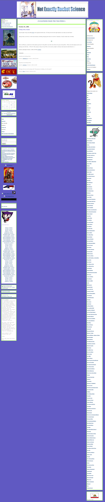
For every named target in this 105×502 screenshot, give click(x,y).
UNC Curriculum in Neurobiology (8, 133)
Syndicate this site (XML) (6, 291)
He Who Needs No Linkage (92, 272)
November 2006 (9, 255)
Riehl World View (90, 423)
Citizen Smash (89, 213)
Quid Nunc (89, 406)
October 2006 (9, 256)
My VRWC (89, 356)
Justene (88, 116)
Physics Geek (89, 385)
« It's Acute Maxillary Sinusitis (44, 21)
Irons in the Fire (90, 289)
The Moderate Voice (90, 341)
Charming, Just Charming (92, 209)
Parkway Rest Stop (90, 377)
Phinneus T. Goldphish (91, 383)
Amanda (88, 99)
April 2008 (9, 231)
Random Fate (89, 410)
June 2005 (9, 278)
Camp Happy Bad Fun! (91, 201)
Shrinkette (89, 431)
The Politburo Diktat (90, 393)
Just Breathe (89, 295)
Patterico (88, 379)
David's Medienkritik (91, 230)
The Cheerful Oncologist (91, 211)
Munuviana (89, 347)
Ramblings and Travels (91, 408)
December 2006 (9, 253)
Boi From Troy (89, 188)
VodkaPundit (89, 471)
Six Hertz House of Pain (91, 433)
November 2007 (9, 238)
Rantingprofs (89, 412)
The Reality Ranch (90, 416)
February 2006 (9, 267)
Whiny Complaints (90, 481)
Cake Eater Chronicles (91, 199)
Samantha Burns (90, 425)
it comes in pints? (90, 291)
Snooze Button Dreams (91, 437)
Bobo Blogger (89, 186)
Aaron (88, 144)
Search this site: (4, 140)
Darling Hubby (89, 93)
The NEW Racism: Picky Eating (7, 158)
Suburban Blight (90, 444)
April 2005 (9, 281)
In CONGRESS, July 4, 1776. (7, 159)
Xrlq (88, 105)
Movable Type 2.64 (7, 296)
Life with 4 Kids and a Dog (92, 314)
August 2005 (9, 276)
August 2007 (9, 242)
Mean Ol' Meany (90, 324)
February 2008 (9, 234)
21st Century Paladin (91, 142)
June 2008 (9, 229)
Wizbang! (88, 483)
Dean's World (89, 232)
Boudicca (89, 46)
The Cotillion (89, 220)
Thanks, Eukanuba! (5, 161)
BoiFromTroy (89, 118)
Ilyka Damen (89, 278)
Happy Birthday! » (61, 21)
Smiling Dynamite (90, 435)
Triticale (88, 456)
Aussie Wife (89, 163)
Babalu (88, 165)
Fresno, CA (4, 127)
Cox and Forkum (90, 222)
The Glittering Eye (90, 266)
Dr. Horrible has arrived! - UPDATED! (8, 149)
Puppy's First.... (4, 155)
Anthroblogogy (89, 159)
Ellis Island (89, 247)
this (33, 32)
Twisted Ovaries (90, 460)
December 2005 (9, 270)
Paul (88, 101)
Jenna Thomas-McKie (91, 293)
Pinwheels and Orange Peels (92, 387)
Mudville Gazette (90, 345)
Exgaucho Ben (89, 251)
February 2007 (9, 251)
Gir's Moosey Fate (90, 264)
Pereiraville (89, 381)
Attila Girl (89, 107)
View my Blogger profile (6, 24)
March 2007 (8, 249)
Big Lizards (89, 178)
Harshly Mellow (90, 270)
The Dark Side (89, 228)
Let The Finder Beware (91, 312)
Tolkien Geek (89, 454)
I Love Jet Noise (90, 276)
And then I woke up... (91, 155)
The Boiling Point (90, 190)
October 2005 (9, 273)
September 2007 (9, 241)
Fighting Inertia (90, 253)
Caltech (3, 131)
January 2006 (9, 269)
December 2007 (9, 237)
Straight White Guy (90, 439)
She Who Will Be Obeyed (91, 429)
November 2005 (9, 271)
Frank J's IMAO (90, 280)
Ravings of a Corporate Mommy (93, 414)
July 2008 (9, 227)
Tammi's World (89, 446)
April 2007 (9, 248)
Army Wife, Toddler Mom (91, 161)
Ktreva (88, 60)
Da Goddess (89, 120)
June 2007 (9, 245)
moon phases (8, 198)
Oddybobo (89, 52)
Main (54, 21)
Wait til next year (90, 475)
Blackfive (89, 180)
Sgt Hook (88, 427)
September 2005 (9, 274)
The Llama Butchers (91, 320)
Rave (88, 56)
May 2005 (8, 280)
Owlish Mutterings (90, 370)
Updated (3, 160)
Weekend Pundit (90, 477)
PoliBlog (88, 391)
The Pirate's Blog (90, 389)
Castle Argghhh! (90, 207)
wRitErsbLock (25, 58)
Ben (87, 95)
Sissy (88, 54)
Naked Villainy (89, 358)
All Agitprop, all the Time (91, 153)
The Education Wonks (91, 243)
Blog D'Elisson (89, 182)
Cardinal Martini (90, 205)
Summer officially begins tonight (7, 156)
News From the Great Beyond (92, 360)
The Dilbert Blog (90, 234)
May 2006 (8, 263)
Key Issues (89, 301)
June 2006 (9, 262)
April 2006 (9, 264)
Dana (24, 71)
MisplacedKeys (90, 339)
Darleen (88, 109)
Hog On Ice (89, 274)
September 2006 (9, 258)
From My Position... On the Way (93, 257)
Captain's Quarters (90, 203)
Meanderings (89, 326)
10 (11, 104)
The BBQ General (90, 174)
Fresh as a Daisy (90, 255)
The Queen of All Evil (91, 404)
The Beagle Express (91, 176)
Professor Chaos (90, 400)
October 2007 (9, 240)
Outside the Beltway (91, 368)
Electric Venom (90, 245)
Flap (88, 114)
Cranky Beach (89, 224)
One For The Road (90, 362)
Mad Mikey (89, 122)
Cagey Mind (89, 197)
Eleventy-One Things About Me (7, 26)
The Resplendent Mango (91, 421)
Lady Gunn (89, 303)
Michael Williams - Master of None (93, 335)
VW (87, 50)
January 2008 (9, 236)
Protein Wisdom (90, 402)
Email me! (3, 121)
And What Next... (90, 157)
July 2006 (9, 260)
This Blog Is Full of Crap (91, 448)
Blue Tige (89, 184)
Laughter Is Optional (91, 310)
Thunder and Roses (90, 452)
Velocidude (89, 467)
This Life (88, 450)
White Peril (89, 479)
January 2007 (9, 252)
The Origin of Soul (90, 366)
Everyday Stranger (90, 249)
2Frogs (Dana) (89, 140)
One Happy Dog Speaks (91, 364)
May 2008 (8, 230)
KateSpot (88, 299)
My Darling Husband (91, 37)
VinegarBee (89, 473)
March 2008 (8, 233)
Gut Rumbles (89, 268)
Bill (87, 97)
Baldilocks (89, 103)
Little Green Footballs (91, 318)
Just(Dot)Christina (90, 297)
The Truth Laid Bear (90, 458)
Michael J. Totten (90, 333)
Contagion (89, 58)
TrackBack (39, 49)
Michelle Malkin (90, 337)
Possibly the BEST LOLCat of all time (8, 157)
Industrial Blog (89, 287)
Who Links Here (4, 206)
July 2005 (9, 277)
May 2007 (8, 247)
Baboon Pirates (90, 167)
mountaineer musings (91, 343)
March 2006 (8, 266)
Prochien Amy (89, 398)
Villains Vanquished (90, 469)
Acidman (88, 69)
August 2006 (9, 259)
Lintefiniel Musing (90, 316)
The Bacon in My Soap (91, 138)
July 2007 (9, 244)
